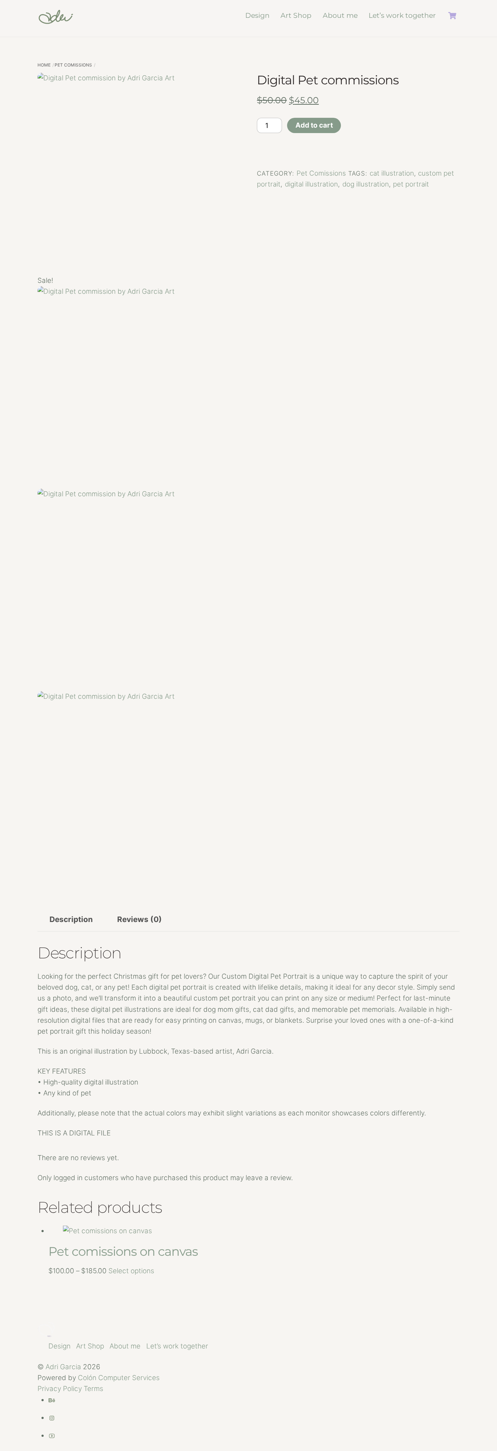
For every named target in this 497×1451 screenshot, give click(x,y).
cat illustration (392, 173)
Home (44, 65)
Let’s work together (402, 15)
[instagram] (51, 1418)
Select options (131, 1271)
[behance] (51, 1400)
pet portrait (411, 184)
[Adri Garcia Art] (55, 21)
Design (257, 15)
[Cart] (452, 15)
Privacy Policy (59, 1388)
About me (340, 15)
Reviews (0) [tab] (139, 919)
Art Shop (296, 15)
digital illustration (311, 184)
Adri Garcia (63, 1367)
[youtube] (51, 1435)
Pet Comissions (73, 65)
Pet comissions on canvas (123, 1251)
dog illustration (365, 184)
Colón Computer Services (119, 1378)
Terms (93, 1388)
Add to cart (314, 125)
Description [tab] (71, 919)
